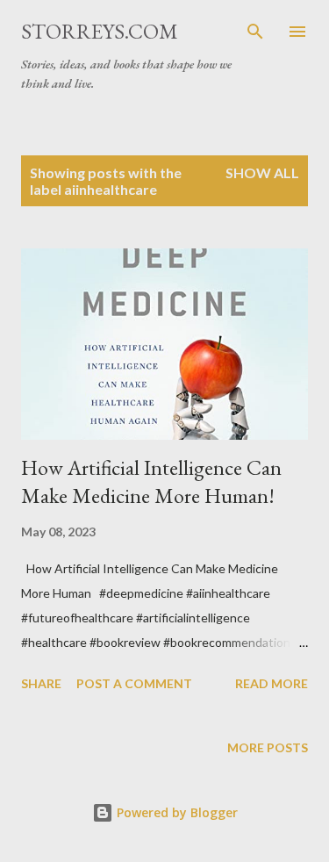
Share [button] (41, 683)
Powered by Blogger (175, 812)
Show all (262, 172)
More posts (267, 747)
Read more (271, 683)
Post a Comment (134, 683)
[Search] (255, 31)
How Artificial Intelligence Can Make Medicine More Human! (151, 481)
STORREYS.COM (99, 31)
